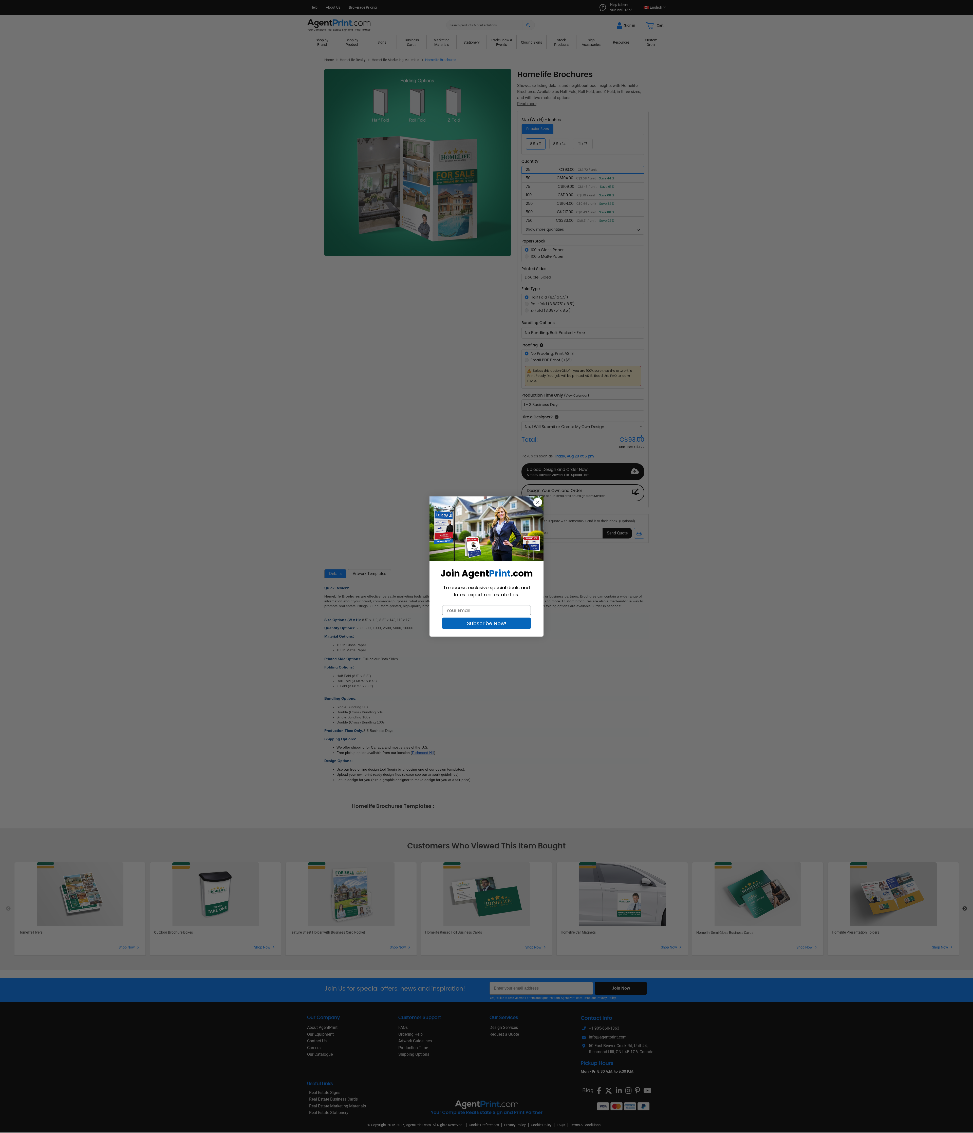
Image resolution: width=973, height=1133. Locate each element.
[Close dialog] (537, 502)
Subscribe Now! (486, 623)
